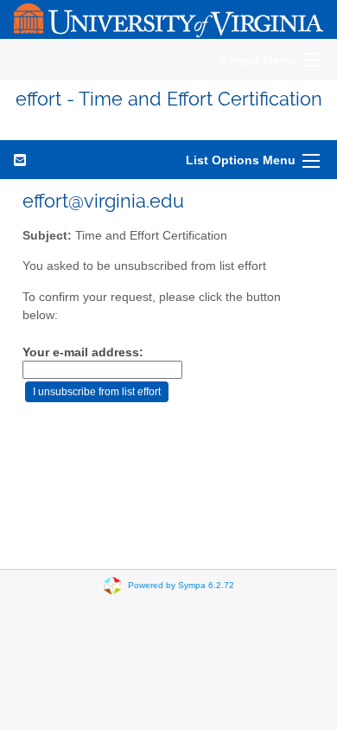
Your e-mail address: (82, 352)
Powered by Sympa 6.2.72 (181, 585)
